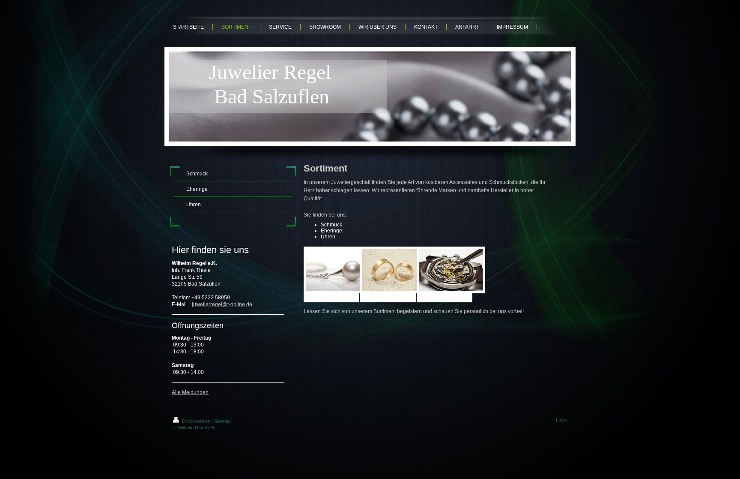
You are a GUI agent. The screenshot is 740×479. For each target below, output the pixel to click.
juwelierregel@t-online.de (222, 304)
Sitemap (222, 421)
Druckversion (196, 421)
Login (561, 419)
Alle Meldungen (190, 392)
